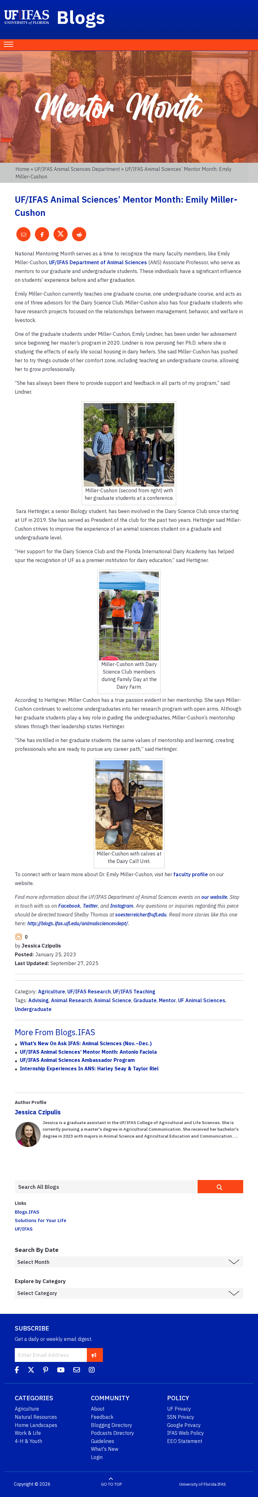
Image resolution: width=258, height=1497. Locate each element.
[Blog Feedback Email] (76, 1370)
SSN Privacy (180, 1417)
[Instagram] (92, 1370)
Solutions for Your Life (40, 1220)
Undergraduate (33, 1009)
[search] (220, 1186)
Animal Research (71, 1000)
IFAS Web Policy (185, 1433)
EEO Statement (184, 1441)
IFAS (221, 1484)
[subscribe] (94, 1355)
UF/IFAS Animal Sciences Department (77, 169)
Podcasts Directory (112, 1433)
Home (22, 169)
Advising (38, 1000)
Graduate (145, 1000)
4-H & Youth (28, 1441)
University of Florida (197, 1484)
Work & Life (28, 1433)
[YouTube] (60, 1370)
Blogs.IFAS (27, 1212)
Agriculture (51, 991)
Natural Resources (36, 1417)
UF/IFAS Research (89, 991)
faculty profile (190, 874)
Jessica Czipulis (38, 1112)
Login (97, 1457)
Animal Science (112, 1000)
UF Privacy (179, 1409)
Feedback (102, 1417)
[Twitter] (31, 1370)
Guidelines (102, 1441)
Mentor (167, 1000)
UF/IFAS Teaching (134, 991)
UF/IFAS (24, 1229)
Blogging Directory (111, 1425)
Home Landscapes (36, 1425)
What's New (104, 1449)
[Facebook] (17, 1370)
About (97, 1409)
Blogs (81, 17)
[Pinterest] (45, 1370)
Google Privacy (184, 1425)
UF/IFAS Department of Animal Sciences (98, 262)
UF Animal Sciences (201, 1000)
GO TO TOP (111, 1484)
